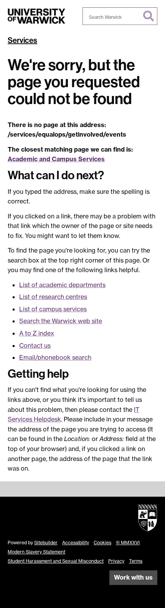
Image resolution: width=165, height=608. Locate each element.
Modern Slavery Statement (36, 552)
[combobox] (119, 16)
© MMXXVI (128, 542)
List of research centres (53, 297)
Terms (135, 561)
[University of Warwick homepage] (36, 16)
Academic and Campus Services (56, 159)
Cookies (102, 542)
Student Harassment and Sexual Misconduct (56, 561)
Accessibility (75, 542)
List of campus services (53, 309)
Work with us (133, 577)
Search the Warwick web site (60, 321)
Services (22, 40)
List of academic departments (62, 285)
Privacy (116, 561)
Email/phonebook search (55, 357)
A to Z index (36, 333)
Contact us (35, 345)
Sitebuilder (46, 542)
